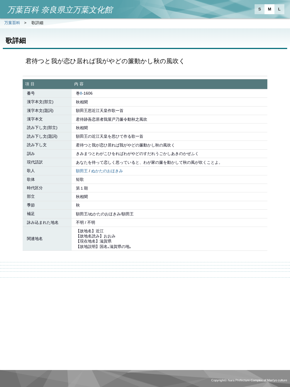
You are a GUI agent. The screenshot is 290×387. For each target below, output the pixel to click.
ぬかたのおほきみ (107, 171)
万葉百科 (12, 22)
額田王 (82, 171)
